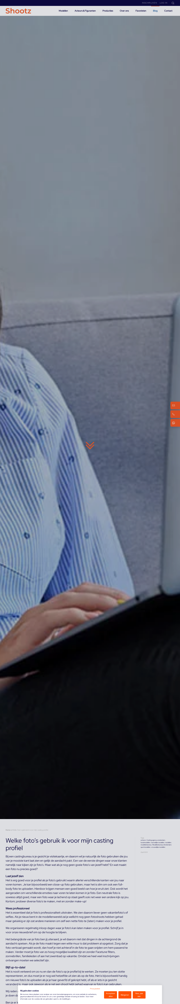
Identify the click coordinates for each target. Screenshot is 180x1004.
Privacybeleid (95, 989)
